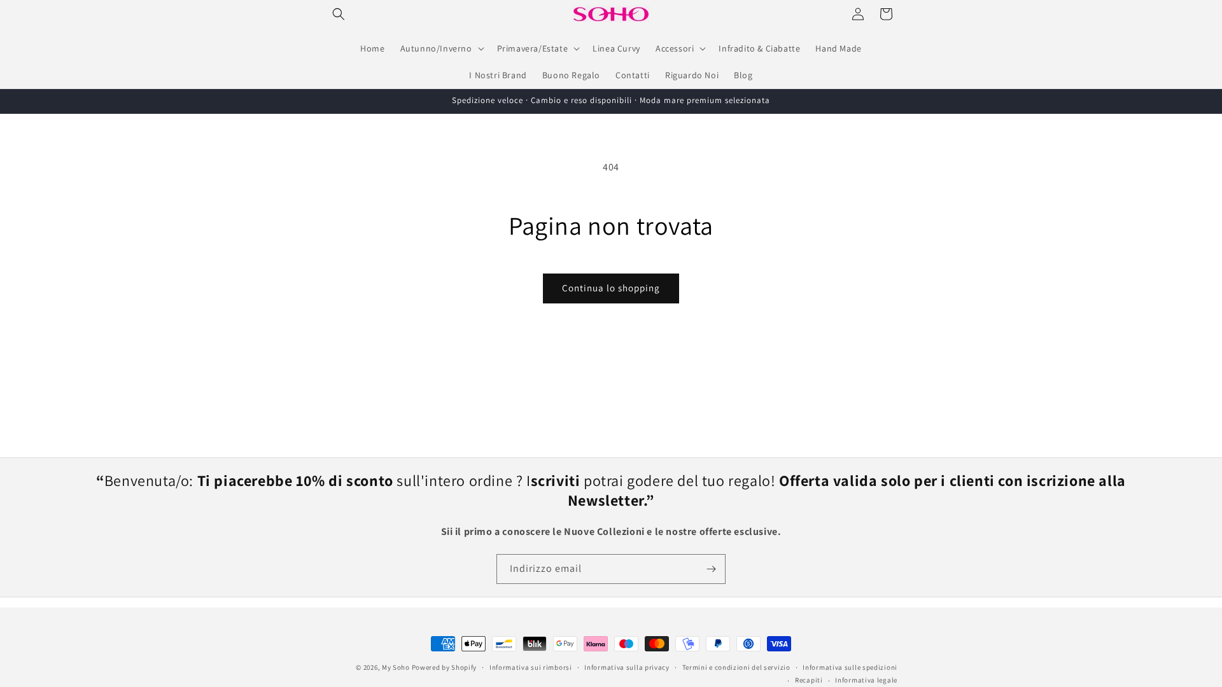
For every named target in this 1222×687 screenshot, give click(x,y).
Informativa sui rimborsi (530, 667)
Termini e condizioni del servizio (736, 667)
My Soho (396, 667)
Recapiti (809, 680)
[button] (339, 14)
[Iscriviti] (711, 569)
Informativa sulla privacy (627, 667)
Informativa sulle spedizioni (850, 667)
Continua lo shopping (611, 288)
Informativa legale (866, 680)
